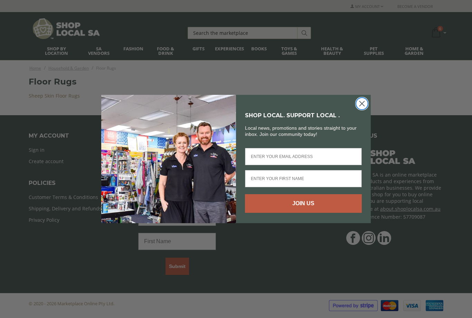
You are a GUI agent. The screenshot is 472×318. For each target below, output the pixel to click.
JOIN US (303, 203)
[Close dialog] (362, 104)
